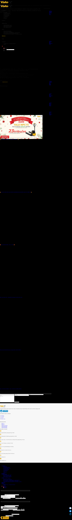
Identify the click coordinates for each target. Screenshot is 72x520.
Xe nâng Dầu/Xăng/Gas (6, 467)
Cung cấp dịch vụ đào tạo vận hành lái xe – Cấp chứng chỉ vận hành (12, 481)
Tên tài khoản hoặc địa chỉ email (5, 514)
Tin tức (3, 423)
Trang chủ (1, 5)
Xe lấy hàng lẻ (5, 471)
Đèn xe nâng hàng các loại (6, 477)
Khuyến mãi (5, 5)
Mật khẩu (2, 515)
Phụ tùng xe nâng (4, 474)
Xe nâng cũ (2, 417)
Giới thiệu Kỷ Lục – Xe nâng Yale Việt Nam (9, 484)
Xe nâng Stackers (5, 470)
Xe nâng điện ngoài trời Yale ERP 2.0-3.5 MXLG (50, 13)
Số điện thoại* (10, 507)
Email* (2, 509)
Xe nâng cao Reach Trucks (6, 468)
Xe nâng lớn (5, 472)
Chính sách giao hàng (4, 425)
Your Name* (2, 505)
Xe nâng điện (2, 416)
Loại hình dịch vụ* (20, 497)
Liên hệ (3, 424)
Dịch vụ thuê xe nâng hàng (6, 478)
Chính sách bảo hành (4, 426)
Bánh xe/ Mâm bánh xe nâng (7, 475)
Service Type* (21, 509)
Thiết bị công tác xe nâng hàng (7, 476)
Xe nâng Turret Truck (6, 469)
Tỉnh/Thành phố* (13, 498)
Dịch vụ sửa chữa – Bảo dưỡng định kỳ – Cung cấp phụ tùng (11, 480)
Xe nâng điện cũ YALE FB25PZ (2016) (50, 104)
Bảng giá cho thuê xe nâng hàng (7, 479)
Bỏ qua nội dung (2, 0)
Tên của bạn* (3, 494)
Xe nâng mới (2, 415)
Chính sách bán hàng (4, 427)
